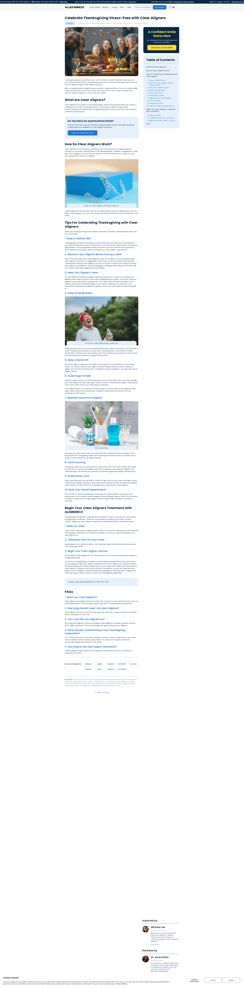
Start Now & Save (161, 47)
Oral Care (133, 664)
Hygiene (111, 669)
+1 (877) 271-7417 (102, 582)
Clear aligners (70, 105)
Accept (213, 980)
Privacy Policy (121, 984)
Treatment (122, 664)
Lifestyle (70, 23)
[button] (106, 7)
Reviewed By (149, 950)
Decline (231, 980)
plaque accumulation (99, 355)
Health (99, 664)
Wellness (88, 664)
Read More (154, 944)
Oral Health (122, 669)
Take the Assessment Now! (83, 133)
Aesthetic (110, 664)
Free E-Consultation (142, 7)
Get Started (159, 7)
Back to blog (103, 692)
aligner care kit (71, 369)
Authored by (149, 920)
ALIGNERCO (103, 517)
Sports (99, 669)
